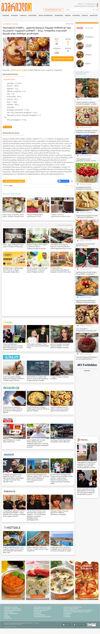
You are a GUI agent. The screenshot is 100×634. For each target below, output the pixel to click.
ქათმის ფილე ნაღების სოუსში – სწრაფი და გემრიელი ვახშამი (87, 217)
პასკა (11, 185)
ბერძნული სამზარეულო (42, 608)
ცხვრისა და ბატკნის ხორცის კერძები (77, 612)
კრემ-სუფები (8, 612)
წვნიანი (6, 616)
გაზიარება (65, 181)
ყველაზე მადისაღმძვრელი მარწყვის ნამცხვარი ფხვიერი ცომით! (86, 302)
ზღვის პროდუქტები (11, 613)
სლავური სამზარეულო (12, 608)
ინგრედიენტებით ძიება (53, 10)
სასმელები (8, 618)
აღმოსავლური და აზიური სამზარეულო (77, 610)
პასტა (6, 615)
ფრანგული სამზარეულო (72, 607)
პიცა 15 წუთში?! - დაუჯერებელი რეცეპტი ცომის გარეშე (87, 330)
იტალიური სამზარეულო (42, 607)
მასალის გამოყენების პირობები (12, 624)
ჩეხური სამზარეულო (71, 608)
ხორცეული (38, 612)
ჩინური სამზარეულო (41, 610)
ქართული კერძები (10, 607)
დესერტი (66, 615)
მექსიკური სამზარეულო (13, 610)
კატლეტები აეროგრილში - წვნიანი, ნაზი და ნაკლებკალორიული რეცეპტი (87, 245)
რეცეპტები (13, 596)
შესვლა (80, 4)
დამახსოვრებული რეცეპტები (85, 6)
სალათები (37, 613)
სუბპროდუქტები (39, 615)
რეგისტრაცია (91, 4)
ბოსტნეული (67, 613)
